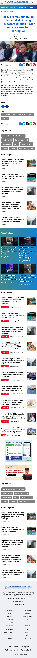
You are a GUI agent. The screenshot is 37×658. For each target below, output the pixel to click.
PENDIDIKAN (23, 7)
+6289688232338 (18, 604)
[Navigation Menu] (35, 3)
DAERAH (12, 7)
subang (5, 119)
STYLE (27, 623)
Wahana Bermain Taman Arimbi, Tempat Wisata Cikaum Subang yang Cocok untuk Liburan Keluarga (13, 162)
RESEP (9, 635)
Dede (21, 35)
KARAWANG (9, 623)
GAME (27, 619)
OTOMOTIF (27, 638)
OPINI (27, 635)
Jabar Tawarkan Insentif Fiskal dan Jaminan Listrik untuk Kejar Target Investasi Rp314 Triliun (13, 430)
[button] (13, 7)
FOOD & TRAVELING (9, 632)
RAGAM (27, 626)
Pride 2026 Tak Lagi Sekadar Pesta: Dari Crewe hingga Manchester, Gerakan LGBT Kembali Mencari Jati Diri (11, 205)
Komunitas (22, 148)
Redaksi (8, 647)
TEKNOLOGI (27, 610)
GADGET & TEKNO (27, 616)
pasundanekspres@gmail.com (18, 598)
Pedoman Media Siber (12, 650)
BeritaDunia (7, 144)
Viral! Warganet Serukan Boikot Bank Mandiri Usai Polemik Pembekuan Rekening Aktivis (12, 388)
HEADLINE (4, 7)
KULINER (9, 638)
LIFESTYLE (5, 307)
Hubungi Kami (25, 647)
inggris (13, 148)
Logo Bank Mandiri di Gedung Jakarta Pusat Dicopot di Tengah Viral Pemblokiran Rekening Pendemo (13, 190)
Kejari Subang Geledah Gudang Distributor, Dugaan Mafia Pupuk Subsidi (9, 251)
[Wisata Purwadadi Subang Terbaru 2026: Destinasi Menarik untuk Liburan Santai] (31, 177)
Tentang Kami (26, 650)
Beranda (4, 11)
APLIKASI (27, 613)
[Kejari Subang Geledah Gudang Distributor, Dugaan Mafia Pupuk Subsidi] (9, 241)
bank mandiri (7, 140)
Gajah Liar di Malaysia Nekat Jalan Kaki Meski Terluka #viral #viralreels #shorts (27, 278)
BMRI (16, 144)
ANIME (27, 632)
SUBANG (9, 616)
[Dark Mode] (32, 3)
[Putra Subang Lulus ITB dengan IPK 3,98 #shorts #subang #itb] (9, 269)
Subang (27, 82)
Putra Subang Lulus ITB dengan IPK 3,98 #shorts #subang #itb (9, 277)
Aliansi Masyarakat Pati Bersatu (13, 136)
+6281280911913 (18, 602)
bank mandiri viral (21, 140)
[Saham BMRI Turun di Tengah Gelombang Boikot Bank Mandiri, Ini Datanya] (31, 376)
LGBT (31, 148)
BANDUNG (9, 626)
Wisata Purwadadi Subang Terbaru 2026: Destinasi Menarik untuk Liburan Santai (13, 176)
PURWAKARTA (9, 619)
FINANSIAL (5, 407)
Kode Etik (15, 647)
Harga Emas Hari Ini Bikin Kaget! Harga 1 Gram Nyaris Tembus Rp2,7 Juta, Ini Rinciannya (13, 402)
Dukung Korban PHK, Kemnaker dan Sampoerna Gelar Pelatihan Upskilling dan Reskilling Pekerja (13, 416)
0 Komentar (7, 65)
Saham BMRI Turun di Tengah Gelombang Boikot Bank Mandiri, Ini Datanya (13, 375)
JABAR (4, 435)
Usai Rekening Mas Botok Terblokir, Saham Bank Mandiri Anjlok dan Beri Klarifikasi (12, 219)
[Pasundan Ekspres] (14, 3)
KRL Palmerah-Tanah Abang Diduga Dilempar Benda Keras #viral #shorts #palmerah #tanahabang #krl (27, 253)
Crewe (5, 148)
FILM (27, 629)
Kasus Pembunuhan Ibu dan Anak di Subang (18, 114)
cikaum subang (27, 144)
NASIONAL (5, 336)
